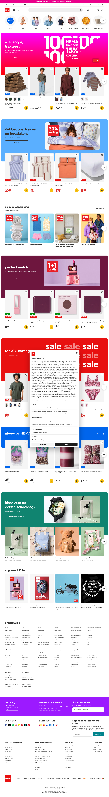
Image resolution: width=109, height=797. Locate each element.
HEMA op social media (41, 754)
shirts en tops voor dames (44, 633)
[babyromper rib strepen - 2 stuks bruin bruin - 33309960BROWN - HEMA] (82, 99)
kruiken (56, 659)
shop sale (17, 360)
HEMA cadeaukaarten (41, 760)
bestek (23, 655)
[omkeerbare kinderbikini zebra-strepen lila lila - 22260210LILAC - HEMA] (86, 405)
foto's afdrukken (91, 655)
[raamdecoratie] (67, 231)
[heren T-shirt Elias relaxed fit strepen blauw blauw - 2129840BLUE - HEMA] (10, 405)
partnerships (68, 765)
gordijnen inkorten (26, 684)
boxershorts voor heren (60, 642)
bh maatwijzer (25, 689)
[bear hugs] (67, 544)
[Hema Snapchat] (19, 725)
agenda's (7, 655)
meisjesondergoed (26, 635)
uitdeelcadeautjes (42, 657)
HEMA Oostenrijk (97, 751)
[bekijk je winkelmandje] (102, 10)
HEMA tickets (38, 762)
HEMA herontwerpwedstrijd (42, 756)
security (40, 778)
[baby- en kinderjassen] (92, 231)
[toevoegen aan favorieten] (26, 69)
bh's (39, 637)
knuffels (73, 666)
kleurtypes (8, 686)
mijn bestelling (10, 705)
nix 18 (79, 778)
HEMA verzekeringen (41, 765)
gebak (89, 630)
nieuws (37, 769)
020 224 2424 (42, 705)
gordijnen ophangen (27, 677)
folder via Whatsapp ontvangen (43, 751)
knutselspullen (8, 664)
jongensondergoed (27, 642)
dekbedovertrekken (76, 630)
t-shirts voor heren (59, 637)
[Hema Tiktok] (25, 725)
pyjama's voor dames (43, 642)
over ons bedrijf (69, 745)
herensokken (57, 633)
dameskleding (41, 630)
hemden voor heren (59, 644)
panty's (40, 640)
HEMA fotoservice (40, 758)
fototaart (89, 635)
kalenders (7, 657)
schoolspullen (8, 653)
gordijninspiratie (9, 677)
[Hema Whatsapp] (13, 725)
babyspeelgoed (75, 655)
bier (88, 644)
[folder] (16, 592)
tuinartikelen (74, 637)
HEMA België (96, 745)
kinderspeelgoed (75, 653)
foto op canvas (91, 664)
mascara (56, 657)
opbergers (74, 640)
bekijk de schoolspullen (54, 513)
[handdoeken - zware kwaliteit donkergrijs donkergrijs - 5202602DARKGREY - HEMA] (15, 99)
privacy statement (22, 778)
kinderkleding (25, 630)
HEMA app (38, 745)
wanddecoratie (91, 662)
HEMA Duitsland (97, 747)
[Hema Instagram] (16, 725)
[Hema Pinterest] (22, 725)
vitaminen (57, 664)
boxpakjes (7, 635)
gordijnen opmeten (27, 675)
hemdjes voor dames (43, 644)
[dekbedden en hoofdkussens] (16, 231)
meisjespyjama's (26, 637)
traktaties (89, 637)
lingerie (40, 635)
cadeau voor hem (42, 664)
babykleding (8, 630)
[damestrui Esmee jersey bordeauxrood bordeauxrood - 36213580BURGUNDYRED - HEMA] (57, 99)
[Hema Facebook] (6, 725)
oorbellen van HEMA (10, 679)
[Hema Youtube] (29, 725)
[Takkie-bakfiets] (67, 592)
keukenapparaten (26, 659)
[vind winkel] (102, 710)
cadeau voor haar (42, 662)
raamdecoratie (9, 758)
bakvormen (24, 666)
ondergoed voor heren (60, 640)
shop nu (54, 54)
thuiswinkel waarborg (95, 778)
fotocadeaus (90, 659)
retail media (68, 767)
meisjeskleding (25, 633)
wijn (88, 642)
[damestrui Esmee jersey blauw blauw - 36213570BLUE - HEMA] (61, 99)
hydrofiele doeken (10, 644)
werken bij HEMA (69, 747)
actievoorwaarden (69, 760)
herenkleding (57, 630)
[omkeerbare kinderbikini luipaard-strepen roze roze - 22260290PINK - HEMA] (82, 405)
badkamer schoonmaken (28, 679)
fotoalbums (8, 666)
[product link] (16, 81)
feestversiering (42, 655)
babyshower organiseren (11, 684)
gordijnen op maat (76, 635)
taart (88, 633)
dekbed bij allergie (26, 686)
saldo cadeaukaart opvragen (72, 762)
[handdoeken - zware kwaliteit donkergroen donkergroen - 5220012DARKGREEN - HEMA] (19, 99)
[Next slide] (104, 81)
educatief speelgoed (76, 657)
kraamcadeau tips (9, 689)
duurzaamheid (68, 749)
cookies (74, 778)
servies (23, 653)
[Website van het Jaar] (92, 592)
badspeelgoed (75, 664)
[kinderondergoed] (42, 231)
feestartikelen (41, 653)
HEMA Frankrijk (97, 749)
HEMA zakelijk (68, 756)
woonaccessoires (75, 642)
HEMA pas (38, 747)
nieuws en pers (69, 751)
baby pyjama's (8, 640)
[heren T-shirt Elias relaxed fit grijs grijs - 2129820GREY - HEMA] (6, 405)
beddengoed (8, 751)
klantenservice (69, 758)
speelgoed (41, 666)
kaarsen (73, 644)
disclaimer (32, 778)
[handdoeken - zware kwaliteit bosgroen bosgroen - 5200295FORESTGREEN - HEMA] (10, 99)
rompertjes (8, 633)
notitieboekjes (9, 662)
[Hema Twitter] (9, 725)
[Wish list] (98, 10)
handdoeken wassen (27, 682)
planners (7, 659)
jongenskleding (26, 640)
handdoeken (8, 756)
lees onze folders (40, 749)
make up (56, 653)
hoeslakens (74, 633)
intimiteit (56, 666)
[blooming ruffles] (92, 544)
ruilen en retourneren (12, 709)
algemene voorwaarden (62, 778)
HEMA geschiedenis (70, 754)
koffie (88, 640)
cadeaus (40, 659)
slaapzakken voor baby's (11, 637)
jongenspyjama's (26, 644)
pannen (24, 662)
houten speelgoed (76, 659)
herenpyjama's (58, 635)
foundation (57, 655)
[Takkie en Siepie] (16, 544)
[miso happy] (42, 544)
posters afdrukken (92, 657)
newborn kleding (9, 642)
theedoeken (25, 657)
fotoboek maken (91, 653)
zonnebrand (57, 662)
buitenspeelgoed (75, 662)
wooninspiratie (9, 675)
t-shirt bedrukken (91, 666)
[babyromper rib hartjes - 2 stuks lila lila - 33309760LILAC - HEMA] (86, 99)
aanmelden (98, 734)
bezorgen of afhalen (12, 707)
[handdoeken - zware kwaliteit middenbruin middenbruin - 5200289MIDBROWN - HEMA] (6, 99)
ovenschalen (25, 664)
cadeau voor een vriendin (12, 682)
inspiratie (37, 767)
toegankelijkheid (49, 778)
